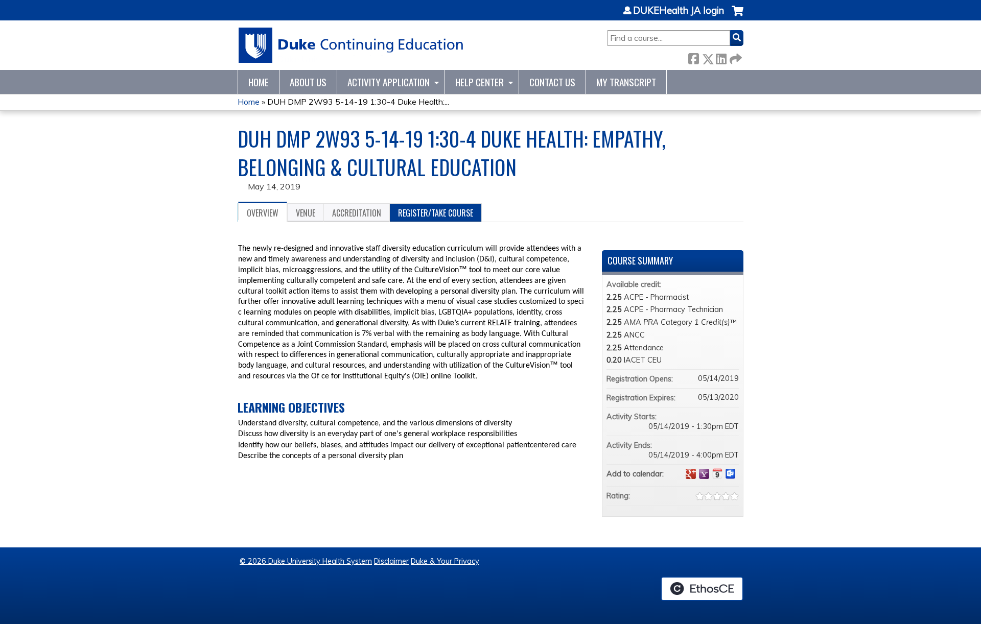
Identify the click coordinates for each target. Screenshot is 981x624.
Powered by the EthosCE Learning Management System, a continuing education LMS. (702, 589)
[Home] (351, 45)
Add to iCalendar (717, 473)
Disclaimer (391, 561)
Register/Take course (435, 213)
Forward (735, 57)
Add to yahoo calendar (704, 474)
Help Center (479, 82)
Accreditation (356, 213)
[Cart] (737, 16)
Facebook (693, 57)
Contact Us (552, 82)
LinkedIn (721, 57)
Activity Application (388, 82)
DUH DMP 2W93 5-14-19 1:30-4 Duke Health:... (358, 102)
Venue (305, 213)
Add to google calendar (691, 474)
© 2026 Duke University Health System (306, 561)
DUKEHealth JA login (678, 10)
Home (258, 82)
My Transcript (626, 82)
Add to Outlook (731, 474)
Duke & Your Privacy (445, 561)
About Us (308, 82)
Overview (262, 213)
